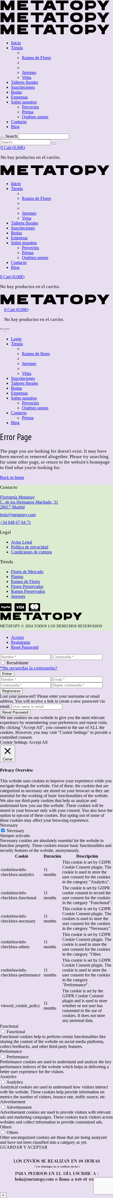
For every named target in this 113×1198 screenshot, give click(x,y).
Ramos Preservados (28, 591)
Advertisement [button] (12, 1101)
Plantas (17, 576)
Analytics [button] (8, 1076)
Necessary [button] (9, 825)
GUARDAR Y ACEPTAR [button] (23, 1147)
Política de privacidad (29, 547)
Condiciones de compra (31, 552)
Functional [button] (9, 1026)
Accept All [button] (38, 742)
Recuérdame (17, 662)
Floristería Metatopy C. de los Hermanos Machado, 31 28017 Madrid (29, 502)
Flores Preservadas (27, 586)
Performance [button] (11, 1051)
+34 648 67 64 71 (15, 522)
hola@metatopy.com (18, 514)
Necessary (15, 830)
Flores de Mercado (27, 571)
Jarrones (18, 596)
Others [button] (6, 1127)
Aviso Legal (21, 542)
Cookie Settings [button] (13, 742)
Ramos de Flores (25, 581)
